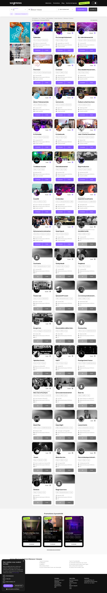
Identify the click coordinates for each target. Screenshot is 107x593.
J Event (35, 457)
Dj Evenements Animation (42, 231)
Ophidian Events (38, 360)
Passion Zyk (37, 296)
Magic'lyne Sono (61, 490)
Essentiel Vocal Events (85, 199)
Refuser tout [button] (18, 585)
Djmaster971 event (62, 296)
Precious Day (82, 328)
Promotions (56, 3)
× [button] (23, 561)
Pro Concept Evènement (64, 37)
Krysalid (36, 199)
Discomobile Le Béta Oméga (65, 328)
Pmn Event (36, 70)
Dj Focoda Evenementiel (64, 393)
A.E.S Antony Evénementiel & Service (90, 296)
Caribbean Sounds (39, 167)
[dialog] (13, 575)
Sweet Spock (60, 231)
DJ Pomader (37, 134)
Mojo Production (83, 167)
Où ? (31, 8)
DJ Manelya (60, 199)
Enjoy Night (59, 425)
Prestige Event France (85, 360)
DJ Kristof (59, 70)
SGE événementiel (62, 167)
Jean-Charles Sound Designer (88, 134)
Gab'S (58, 360)
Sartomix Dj (59, 102)
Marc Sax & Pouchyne (40, 393)
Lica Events (37, 263)
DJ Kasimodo (60, 134)
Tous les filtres (81, 9)
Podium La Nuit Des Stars (86, 102)
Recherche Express (71, 3)
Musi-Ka (81, 393)
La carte (92, 9)
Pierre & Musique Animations (87, 457)
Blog (63, 3)
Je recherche (15, 8)
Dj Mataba (36, 37)
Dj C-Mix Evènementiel (85, 37)
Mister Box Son (60, 457)
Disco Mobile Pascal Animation (88, 70)
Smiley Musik (60, 263)
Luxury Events (82, 425)
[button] (13, 589)
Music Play (36, 425)
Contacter (37, 50)
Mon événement (64, 9)
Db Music (36, 490)
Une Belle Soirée (83, 231)
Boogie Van (37, 328)
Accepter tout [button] (8, 585)
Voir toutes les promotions (53, 550)
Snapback (81, 263)
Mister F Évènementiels (41, 102)
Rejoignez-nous (84, 3)
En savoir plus (16, 572)
